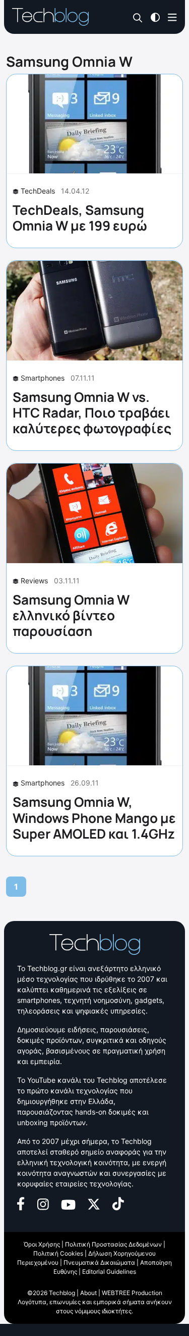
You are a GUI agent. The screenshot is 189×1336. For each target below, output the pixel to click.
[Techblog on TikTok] (118, 1203)
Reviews (34, 580)
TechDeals (38, 191)
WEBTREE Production (132, 1293)
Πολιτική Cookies (58, 1253)
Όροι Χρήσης (42, 1244)
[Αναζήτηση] (138, 17)
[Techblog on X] (94, 1203)
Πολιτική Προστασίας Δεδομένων (113, 1244)
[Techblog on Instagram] (43, 1203)
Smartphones (43, 378)
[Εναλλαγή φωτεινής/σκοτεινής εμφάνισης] (155, 16)
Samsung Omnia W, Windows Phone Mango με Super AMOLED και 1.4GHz (94, 817)
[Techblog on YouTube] (68, 1203)
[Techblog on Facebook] (21, 1203)
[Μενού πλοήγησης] (172, 16)
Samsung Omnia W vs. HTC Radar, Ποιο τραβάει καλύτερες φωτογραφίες (92, 412)
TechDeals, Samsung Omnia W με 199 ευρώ (80, 218)
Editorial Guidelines (109, 1271)
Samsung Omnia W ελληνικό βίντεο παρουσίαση (71, 615)
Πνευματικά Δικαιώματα (99, 1262)
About (88, 1293)
